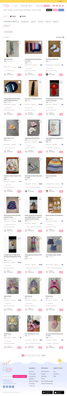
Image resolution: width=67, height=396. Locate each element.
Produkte (23, 16)
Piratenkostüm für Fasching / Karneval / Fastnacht (54, 100)
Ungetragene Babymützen (32, 138)
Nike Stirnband (8, 59)
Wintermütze (7, 296)
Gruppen (55, 10)
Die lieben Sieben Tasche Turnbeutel (12, 177)
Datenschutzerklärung (47, 384)
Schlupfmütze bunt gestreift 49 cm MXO (33, 60)
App (54, 371)
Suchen (47, 6)
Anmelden (61, 10)
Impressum (56, 374)
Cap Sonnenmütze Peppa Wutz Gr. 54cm (54, 335)
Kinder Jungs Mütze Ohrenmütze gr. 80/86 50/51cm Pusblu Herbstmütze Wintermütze (33, 217)
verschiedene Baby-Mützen (53, 255)
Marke (54, 22)
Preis (32, 22)
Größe (39, 22)
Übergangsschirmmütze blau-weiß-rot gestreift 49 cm (12, 100)
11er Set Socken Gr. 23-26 (32, 334)
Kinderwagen (10, 10)
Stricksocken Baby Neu (52, 59)
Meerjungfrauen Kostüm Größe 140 (33, 256)
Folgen (19, 74)
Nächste (43, 355)
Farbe (47, 22)
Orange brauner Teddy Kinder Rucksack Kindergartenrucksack (12, 256)
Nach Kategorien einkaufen (10, 21)
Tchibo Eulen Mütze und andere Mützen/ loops (12, 216)
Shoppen (43, 374)
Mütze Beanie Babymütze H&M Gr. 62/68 (33, 177)
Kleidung (5, 10)
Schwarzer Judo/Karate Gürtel (33, 99)
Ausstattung (16, 10)
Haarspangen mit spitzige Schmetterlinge (54, 139)
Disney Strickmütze (51, 176)
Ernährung (39, 10)
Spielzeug (21, 10)
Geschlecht (24, 22)
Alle (5, 16)
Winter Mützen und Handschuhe (54, 216)
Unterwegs (34, 10)
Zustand (6, 26)
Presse (43, 379)
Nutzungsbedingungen (47, 381)
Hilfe (54, 376)
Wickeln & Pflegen (27, 10)
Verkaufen (49, 10)
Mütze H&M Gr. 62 (9, 138)
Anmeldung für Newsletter (19, 376)
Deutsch (60, 1)
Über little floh (45, 371)
